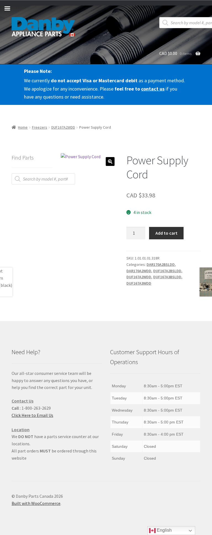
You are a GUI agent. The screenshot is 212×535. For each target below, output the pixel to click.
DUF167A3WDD (138, 283)
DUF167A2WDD (63, 127)
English (164, 530)
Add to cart (166, 233)
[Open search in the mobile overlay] (43, 178)
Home (23, 127)
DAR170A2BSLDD (161, 264)
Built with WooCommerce (36, 503)
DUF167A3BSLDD (167, 276)
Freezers (39, 127)
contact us (153, 89)
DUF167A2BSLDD (167, 270)
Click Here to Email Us (32, 415)
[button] (110, 161)
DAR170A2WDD (138, 270)
